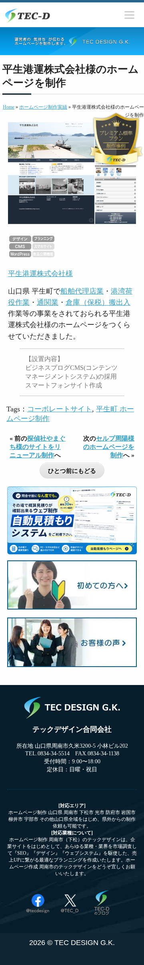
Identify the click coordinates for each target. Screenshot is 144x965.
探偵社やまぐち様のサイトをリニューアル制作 (38, 447)
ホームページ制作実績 (43, 107)
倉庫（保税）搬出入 (98, 302)
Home (8, 107)
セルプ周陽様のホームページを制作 (108, 447)
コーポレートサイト (59, 409)
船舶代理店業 (82, 291)
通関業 (47, 302)
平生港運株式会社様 (40, 274)
